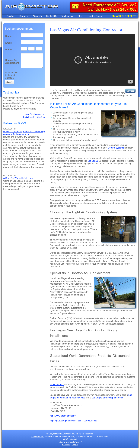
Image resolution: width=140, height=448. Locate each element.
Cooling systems (116, 147)
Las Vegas (93, 160)
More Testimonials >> (35, 114)
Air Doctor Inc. (57, 384)
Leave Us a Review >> (34, 116)
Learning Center (94, 16)
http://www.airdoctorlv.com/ (63, 415)
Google (75, 444)
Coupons (23, 16)
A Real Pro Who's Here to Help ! (18, 178)
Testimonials (67, 16)
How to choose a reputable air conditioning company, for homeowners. (24, 133)
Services (11, 16)
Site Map (66, 444)
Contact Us (51, 16)
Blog (80, 16)
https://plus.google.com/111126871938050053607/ (74, 420)
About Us (37, 16)
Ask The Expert (126, 16)
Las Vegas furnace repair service (107, 397)
